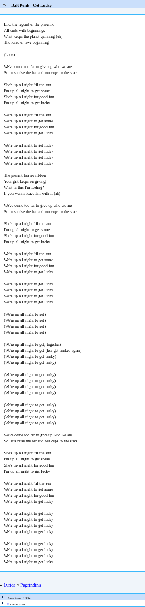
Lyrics (9, 585)
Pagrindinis (31, 585)
